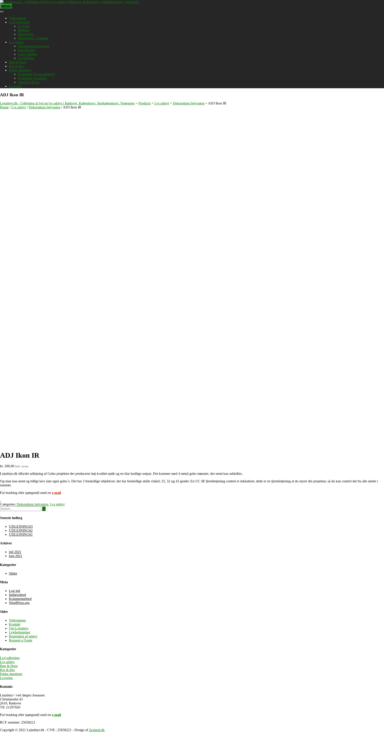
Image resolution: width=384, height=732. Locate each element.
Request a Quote (20, 640)
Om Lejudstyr (18, 628)
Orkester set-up (28, 82)
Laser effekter (27, 54)
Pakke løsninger (20, 70)
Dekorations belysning (33, 46)
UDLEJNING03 (21, 526)
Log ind (14, 591)
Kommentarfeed (20, 599)
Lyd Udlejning (19, 22)
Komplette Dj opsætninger (36, 74)
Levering (15, 86)
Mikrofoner (26, 34)
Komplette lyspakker (32, 78)
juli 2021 (15, 552)
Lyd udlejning (10, 658)
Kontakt (14, 624)
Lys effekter (26, 58)
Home (4, 107)
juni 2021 (15, 556)
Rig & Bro (16, 66)
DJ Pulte (24, 26)
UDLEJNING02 (21, 530)
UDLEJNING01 (21, 534)
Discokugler (26, 50)
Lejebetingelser (19, 632)
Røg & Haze (18, 62)
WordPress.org (19, 603)
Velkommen (17, 18)
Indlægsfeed (17, 595)
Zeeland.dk (97, 730)
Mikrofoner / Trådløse (33, 38)
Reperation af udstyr (23, 636)
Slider (13, 573)
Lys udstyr (16, 42)
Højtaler (23, 30)
